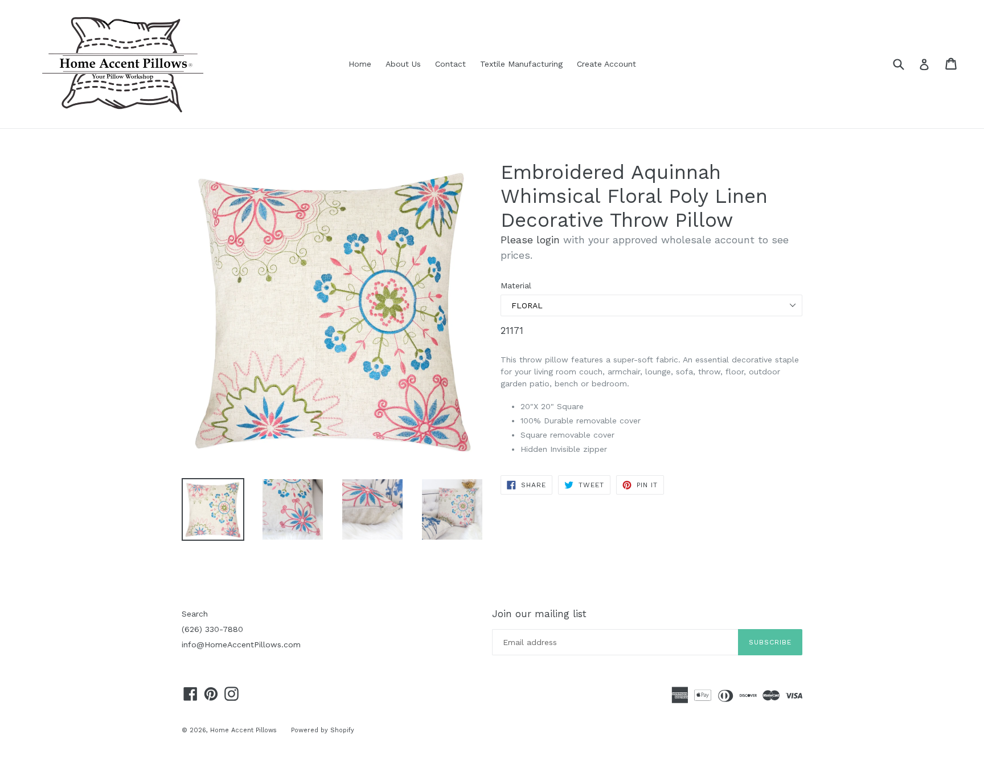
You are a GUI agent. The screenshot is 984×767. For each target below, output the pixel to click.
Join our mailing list (539, 613)
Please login (530, 240)
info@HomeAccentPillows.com (241, 644)
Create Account (606, 63)
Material (516, 285)
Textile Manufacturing (521, 63)
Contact (450, 63)
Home (359, 63)
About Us (403, 63)
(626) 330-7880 (212, 629)
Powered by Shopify (322, 730)
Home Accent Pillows (243, 730)
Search (195, 613)
